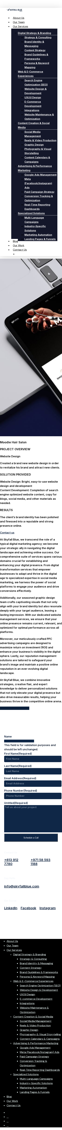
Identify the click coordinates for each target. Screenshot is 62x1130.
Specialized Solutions (26, 1074)
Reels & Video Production (35, 1025)
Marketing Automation (33, 1087)
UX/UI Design (27, 994)
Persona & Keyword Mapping (37, 976)
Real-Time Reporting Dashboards (40, 1070)
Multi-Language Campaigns (36, 1079)
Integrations (27, 1003)
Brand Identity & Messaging (36, 963)
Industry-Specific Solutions (36, 1083)
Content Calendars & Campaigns (40, 1039)
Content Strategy (30, 968)
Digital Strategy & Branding (29, 954)
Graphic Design (29, 1030)
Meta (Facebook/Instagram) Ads (39, 1052)
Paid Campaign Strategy (34, 1056)
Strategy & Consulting (33, 959)
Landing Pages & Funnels (35, 1092)
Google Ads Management (35, 1047)
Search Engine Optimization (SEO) (40, 985)
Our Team (12, 945)
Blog (9, 1096)
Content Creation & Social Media (33, 1016)
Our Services (14, 950)
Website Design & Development (39, 990)
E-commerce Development (36, 999)
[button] (11, 862)
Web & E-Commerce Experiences (33, 981)
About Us (12, 941)
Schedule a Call (31, 837)
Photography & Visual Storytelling (40, 1034)
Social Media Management (35, 1021)
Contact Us (14, 1105)
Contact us (7, 532)
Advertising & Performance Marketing (35, 1043)
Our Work (12, 1101)
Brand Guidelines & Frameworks (39, 972)
